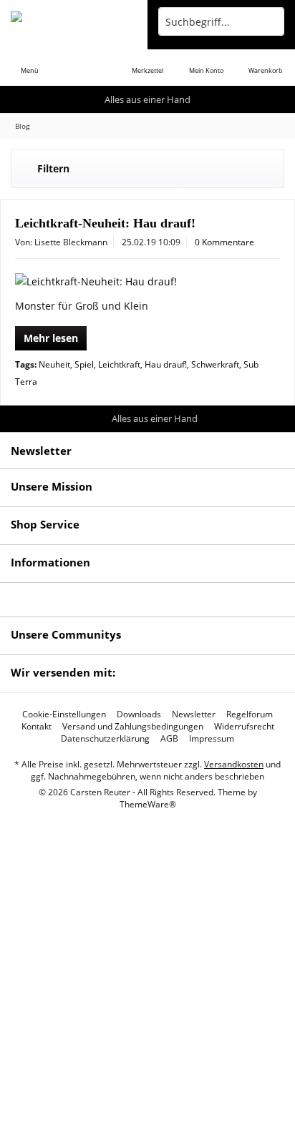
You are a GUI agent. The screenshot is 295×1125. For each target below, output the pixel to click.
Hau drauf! (166, 364)
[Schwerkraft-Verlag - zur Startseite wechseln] (74, 21)
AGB (169, 739)
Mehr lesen (51, 338)
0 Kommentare (224, 242)
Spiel (84, 364)
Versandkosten (233, 764)
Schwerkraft (215, 364)
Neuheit (54, 364)
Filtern (53, 168)
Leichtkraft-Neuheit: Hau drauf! (105, 223)
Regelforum (249, 714)
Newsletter (194, 714)
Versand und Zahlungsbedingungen (132, 726)
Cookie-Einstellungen (64, 714)
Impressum (211, 739)
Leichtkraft (119, 364)
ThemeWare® (148, 804)
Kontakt (36, 726)
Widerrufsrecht (244, 726)
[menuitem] (29, 61)
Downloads (139, 714)
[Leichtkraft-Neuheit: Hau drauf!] (147, 281)
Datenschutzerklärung (105, 739)
